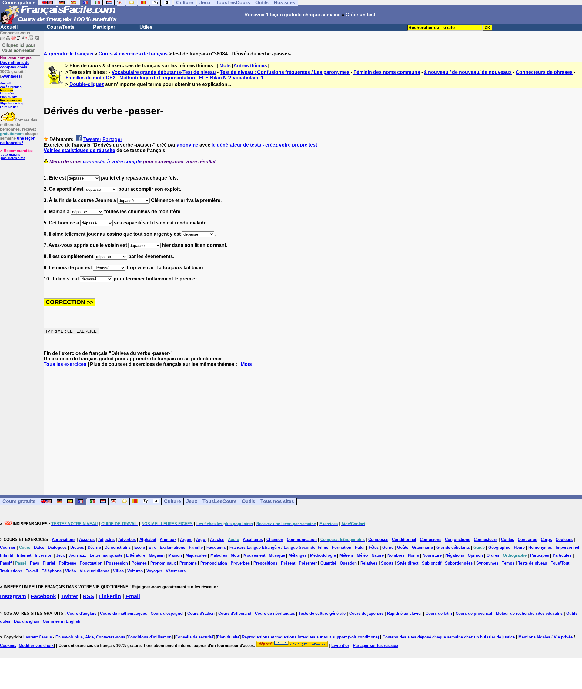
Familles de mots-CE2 (90, 77)
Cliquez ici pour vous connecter (18, 47)
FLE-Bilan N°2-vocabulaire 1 (231, 77)
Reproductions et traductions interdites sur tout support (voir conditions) (310, 637)
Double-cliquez (86, 84)
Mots (225, 65)
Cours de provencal (474, 613)
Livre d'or (7, 93)
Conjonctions (457, 539)
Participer (104, 27)
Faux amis (216, 547)
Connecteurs (485, 539)
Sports (387, 563)
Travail (32, 571)
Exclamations (172, 547)
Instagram (13, 596)
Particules (562, 555)
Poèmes (139, 563)
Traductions (11, 571)
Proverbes (240, 563)
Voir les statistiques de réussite (79, 150)
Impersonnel (567, 547)
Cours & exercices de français (133, 53)
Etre (152, 547)
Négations (454, 555)
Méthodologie (323, 555)
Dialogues (57, 547)
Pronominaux (163, 563)
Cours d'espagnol (167, 613)
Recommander (11, 100)
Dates (39, 547)
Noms (413, 555)
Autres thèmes (250, 65)
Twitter (69, 596)
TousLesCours (219, 501)
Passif (6, 563)
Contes (507, 539)
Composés (378, 539)
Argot (201, 539)
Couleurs (564, 539)
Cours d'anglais (81, 613)
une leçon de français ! (17, 140)
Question (348, 563)
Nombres (395, 555)
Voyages (154, 571)
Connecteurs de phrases (544, 72)
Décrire (94, 547)
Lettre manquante (106, 555)
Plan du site (9, 96)
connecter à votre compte (112, 161)
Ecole (139, 547)
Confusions (430, 539)
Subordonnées (459, 563)
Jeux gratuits (10, 154)
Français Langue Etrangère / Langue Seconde (272, 547)
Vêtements (176, 571)
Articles (217, 539)
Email (132, 596)
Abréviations (63, 539)
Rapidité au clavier (404, 613)
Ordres (493, 555)
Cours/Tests (61, 27)
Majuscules (196, 555)
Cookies (7, 645)
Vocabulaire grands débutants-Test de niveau (164, 72)
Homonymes (540, 547)
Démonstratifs (118, 547)
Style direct (407, 563)
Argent (186, 539)
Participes (539, 555)
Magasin (157, 555)
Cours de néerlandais (275, 613)
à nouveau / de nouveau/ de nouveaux (468, 72)
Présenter (308, 563)
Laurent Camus (37, 637)
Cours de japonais (366, 613)
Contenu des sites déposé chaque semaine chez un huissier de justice (449, 637)
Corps (546, 539)
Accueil (9, 27)
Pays (34, 563)
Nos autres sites (13, 158)
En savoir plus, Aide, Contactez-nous (90, 637)
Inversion (43, 555)
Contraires (527, 539)
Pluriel (49, 563)
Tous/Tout (560, 563)
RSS (88, 596)
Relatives (368, 563)
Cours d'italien (201, 613)
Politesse (67, 563)
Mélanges (297, 555)
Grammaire (422, 547)
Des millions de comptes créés (16, 62)
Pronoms (188, 563)
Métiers (346, 555)
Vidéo (70, 571)
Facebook (43, 596)
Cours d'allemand (234, 613)
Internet (24, 555)
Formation (341, 547)
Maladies (218, 555)
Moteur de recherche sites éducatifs (529, 613)
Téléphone (52, 571)
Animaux (168, 539)
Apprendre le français (68, 53)
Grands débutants (453, 547)
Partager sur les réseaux (375, 645)
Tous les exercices (65, 364)
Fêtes (374, 547)
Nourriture (432, 555)
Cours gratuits (18, 501)
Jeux (191, 501)
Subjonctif (431, 563)
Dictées (77, 547)
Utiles (145, 27)
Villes (118, 571)
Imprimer (6, 90)
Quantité (328, 563)
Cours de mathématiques (123, 613)
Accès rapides (11, 86)
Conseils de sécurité (194, 637)
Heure (519, 547)
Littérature (135, 555)
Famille (196, 547)
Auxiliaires (253, 539)
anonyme (187, 144)
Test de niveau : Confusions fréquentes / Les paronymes (285, 72)
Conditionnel (404, 539)
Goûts (402, 547)
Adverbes (127, 539)
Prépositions (265, 563)
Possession (117, 563)
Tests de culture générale (322, 613)
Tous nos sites (277, 501)
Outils (248, 501)
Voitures (135, 571)
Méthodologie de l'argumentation (157, 77)
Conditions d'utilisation (150, 637)
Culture (172, 501)
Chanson (274, 539)
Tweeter (92, 139)
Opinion (475, 555)
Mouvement (254, 555)
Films (323, 547)
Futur (360, 547)
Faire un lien (9, 106)
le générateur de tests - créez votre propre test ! (266, 144)
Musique (277, 555)
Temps (508, 563)
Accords (87, 539)
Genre (387, 547)
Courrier (7, 547)
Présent (288, 563)
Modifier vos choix (36, 645)
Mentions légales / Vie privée (545, 637)
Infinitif (6, 555)
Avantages (11, 76)
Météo (362, 555)
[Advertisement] (313, 425)
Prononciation (213, 563)
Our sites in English (61, 621)
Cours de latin (439, 613)
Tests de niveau (532, 563)
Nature (378, 555)
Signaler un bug (11, 103)
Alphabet (147, 539)
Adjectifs (106, 539)
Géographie (499, 547)
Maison (175, 555)
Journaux (77, 555)
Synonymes (487, 563)
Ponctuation (91, 563)
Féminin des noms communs (386, 72)
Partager (112, 139)
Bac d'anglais (26, 621)
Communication (302, 539)
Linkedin (110, 596)
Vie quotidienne (94, 571)
